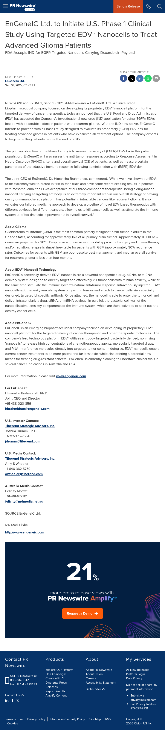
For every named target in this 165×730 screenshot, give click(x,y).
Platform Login (135, 674)
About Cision (94, 674)
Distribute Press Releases (56, 684)
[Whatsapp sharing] (148, 79)
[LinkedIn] (7, 700)
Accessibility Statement (101, 682)
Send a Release (128, 6)
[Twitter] (17, 700)
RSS (108, 719)
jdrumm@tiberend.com (22, 441)
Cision (138, 723)
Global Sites (94, 689)
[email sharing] (156, 79)
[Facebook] (12, 700)
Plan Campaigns (56, 674)
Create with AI (55, 678)
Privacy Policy (36, 719)
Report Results (55, 691)
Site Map (95, 719)
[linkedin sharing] (140, 79)
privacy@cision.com (143, 700)
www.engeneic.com (71, 376)
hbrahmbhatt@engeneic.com (27, 408)
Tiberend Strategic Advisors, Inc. (30, 425)
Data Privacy (134, 678)
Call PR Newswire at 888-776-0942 (23, 678)
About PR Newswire (99, 670)
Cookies (12, 723)
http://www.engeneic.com (24, 532)
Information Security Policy (67, 719)
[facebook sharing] (123, 79)
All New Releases (137, 670)
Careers (91, 678)
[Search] (159, 6)
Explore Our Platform (59, 670)
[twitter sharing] (131, 79)
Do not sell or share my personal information (141, 687)
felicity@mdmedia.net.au (24, 501)
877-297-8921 (139, 708)
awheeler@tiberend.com (24, 473)
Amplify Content (56, 695)
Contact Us (13, 695)
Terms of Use (14, 719)
